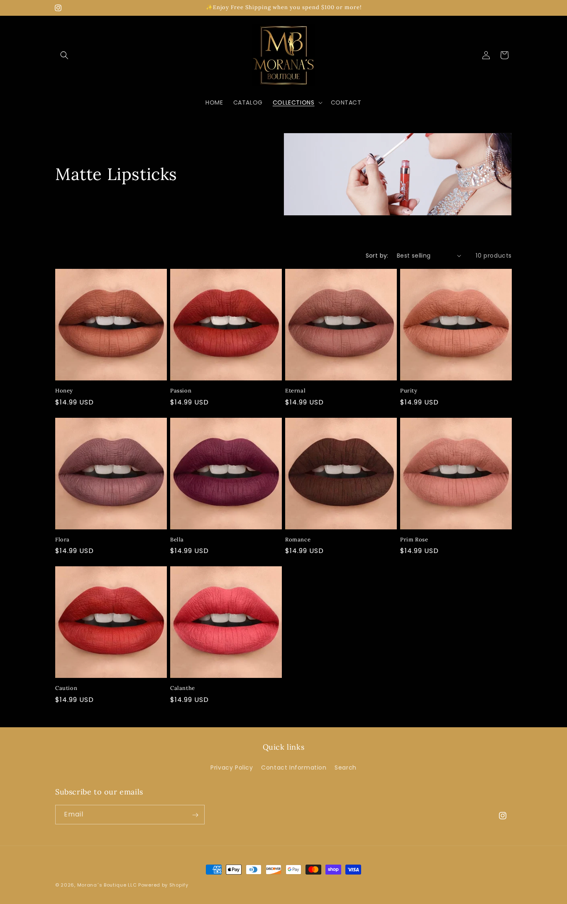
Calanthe (182, 688)
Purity (409, 390)
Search (346, 767)
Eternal (295, 390)
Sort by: (377, 255)
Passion (180, 390)
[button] (64, 55)
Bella (177, 539)
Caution (66, 688)
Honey (64, 390)
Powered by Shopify (163, 885)
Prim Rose (414, 539)
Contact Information (293, 767)
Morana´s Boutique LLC (107, 885)
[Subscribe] (195, 815)
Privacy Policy (231, 767)
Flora (62, 539)
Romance (297, 539)
